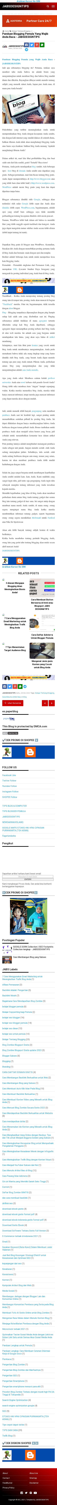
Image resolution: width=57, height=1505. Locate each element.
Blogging (6, 1061)
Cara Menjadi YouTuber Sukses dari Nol (20, 1165)
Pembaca (6, 1359)
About (5, 1473)
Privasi (21, 884)
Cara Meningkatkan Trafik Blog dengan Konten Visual (26, 1159)
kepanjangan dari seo (11, 1263)
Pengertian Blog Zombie (13, 1364)
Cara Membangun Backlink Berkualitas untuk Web (25, 1077)
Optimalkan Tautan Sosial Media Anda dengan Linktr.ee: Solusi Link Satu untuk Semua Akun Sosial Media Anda (27, 1336)
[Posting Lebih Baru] (52, 703)
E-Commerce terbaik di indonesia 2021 (20, 1236)
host (9, 170)
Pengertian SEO (9, 1375)
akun (11, 308)
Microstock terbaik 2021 (13, 1329)
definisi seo (7, 1203)
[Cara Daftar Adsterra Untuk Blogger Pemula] (42, 623)
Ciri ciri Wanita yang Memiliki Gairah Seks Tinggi (24, 1181)
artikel (52, 337)
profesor (51, 378)
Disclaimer (34, 1483)
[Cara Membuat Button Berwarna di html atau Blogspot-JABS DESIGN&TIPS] (42, 588)
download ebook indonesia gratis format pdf (22, 1220)
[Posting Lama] (45, 703)
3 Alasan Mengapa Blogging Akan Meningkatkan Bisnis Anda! (15, 588)
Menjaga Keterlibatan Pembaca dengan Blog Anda (25, 1323)
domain (22, 170)
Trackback (7, 304)
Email (4, 1241)
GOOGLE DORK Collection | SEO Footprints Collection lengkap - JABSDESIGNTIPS (33, 948)
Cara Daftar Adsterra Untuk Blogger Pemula (42, 636)
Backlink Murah (9, 995)
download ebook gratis (12, 1209)
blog (34, 166)
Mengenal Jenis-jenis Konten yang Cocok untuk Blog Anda (42, 664)
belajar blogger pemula (12, 1006)
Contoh (5, 1187)
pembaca (6, 415)
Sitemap (33, 1478)
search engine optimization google (18, 1405)
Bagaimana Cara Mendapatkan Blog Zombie (22, 1001)
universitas (6, 382)
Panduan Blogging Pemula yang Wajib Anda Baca (27, 59)
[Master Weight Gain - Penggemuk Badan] (28, 934)
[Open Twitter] (26, 1492)
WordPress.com (27, 207)
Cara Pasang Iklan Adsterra (14, 1176)
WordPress (6, 187)
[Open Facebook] (21, 1492)
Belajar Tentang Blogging (44, 693)
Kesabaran (7, 1269)
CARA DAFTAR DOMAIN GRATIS (17, 1072)
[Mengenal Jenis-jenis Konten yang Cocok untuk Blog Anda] (42, 651)
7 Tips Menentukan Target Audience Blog (15, 649)
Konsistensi (7, 1274)
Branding (6, 1067)
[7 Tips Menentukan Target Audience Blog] (14, 644)
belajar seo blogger (11, 1017)
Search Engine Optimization (15, 1400)
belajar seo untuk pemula (13, 1034)
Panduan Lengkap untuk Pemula (17, 1345)
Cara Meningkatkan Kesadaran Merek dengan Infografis (27, 1151)
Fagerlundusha (9, 836)
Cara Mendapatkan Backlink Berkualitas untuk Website (27, 1113)
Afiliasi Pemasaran (10, 984)
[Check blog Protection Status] (10, 734)
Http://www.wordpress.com (42, 183)
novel (23, 382)
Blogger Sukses (9, 1056)
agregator (43, 320)
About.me (34, 1473)
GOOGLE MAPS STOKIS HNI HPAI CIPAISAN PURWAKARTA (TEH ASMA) (23, 829)
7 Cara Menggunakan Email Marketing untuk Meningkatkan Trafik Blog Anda (15, 623)
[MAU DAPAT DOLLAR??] (28, 280)
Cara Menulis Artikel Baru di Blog (14, 697)
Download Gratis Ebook (13, 1225)
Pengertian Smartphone (13, 1381)
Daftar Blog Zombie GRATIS (15, 1192)
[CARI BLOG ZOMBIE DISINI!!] (28, 290)
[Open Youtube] (35, 1492)
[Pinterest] (36, 45)
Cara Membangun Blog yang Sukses (29, 957)
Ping (4, 312)
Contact (6, 1478)
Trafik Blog (7, 1435)
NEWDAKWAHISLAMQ (12, 822)
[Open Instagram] (30, 1492)
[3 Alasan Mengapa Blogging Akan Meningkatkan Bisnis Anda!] (14, 580)
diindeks (5, 207)
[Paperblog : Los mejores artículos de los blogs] (8, 720)
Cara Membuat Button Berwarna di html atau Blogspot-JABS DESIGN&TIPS (42, 604)
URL (15, 269)
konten (35, 345)
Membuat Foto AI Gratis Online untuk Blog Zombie (25, 1312)
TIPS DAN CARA (10, 1430)
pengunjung (37, 411)
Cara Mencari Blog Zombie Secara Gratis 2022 (23, 1107)
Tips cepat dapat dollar (13, 1424)
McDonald (36, 517)
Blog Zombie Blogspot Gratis (15, 1045)
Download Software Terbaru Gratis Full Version (24, 1230)
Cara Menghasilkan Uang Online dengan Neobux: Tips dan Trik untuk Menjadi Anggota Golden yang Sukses (26, 1136)
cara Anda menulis (30, 369)
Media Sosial (8, 1291)
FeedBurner (7, 1483)
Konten (5, 1280)
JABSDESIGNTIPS (11, 63)
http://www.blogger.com (40, 178)
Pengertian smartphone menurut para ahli (21, 1386)
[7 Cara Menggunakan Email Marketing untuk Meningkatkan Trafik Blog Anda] (14, 615)
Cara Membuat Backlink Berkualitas (18, 1094)
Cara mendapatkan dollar (13, 1121)
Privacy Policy (8, 1488)
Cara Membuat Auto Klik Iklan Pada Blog (21, 1088)
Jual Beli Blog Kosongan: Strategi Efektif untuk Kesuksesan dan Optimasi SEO (24, 1256)
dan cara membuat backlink (15, 1198)
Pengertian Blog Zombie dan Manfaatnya (21, 1370)
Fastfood (51, 517)
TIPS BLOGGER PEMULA (14, 811)
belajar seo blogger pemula (14, 1023)
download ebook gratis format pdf (18, 1214)
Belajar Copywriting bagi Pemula (17, 1012)
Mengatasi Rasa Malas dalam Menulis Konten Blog (25, 1318)
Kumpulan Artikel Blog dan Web (16, 1285)
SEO (4, 1411)
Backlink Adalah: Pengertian (15, 990)
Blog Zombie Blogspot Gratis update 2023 (22, 1050)
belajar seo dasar (10, 1028)
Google (37, 199)
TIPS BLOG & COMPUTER (14, 806)
